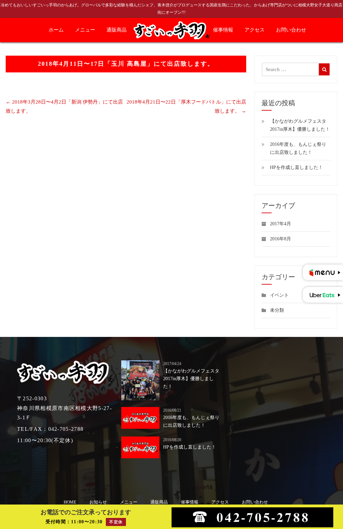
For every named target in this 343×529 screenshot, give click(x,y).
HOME (70, 502)
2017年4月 (280, 223)
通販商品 (117, 30)
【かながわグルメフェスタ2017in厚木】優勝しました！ (191, 378)
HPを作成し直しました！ (296, 167)
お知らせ (98, 502)
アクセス (255, 30)
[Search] (324, 69)
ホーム (56, 30)
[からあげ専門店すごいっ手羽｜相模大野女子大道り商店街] (172, 29)
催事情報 (223, 30)
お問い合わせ (291, 30)
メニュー (85, 30)
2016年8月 (280, 238)
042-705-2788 (66, 429)
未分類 (277, 310)
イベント (279, 295)
